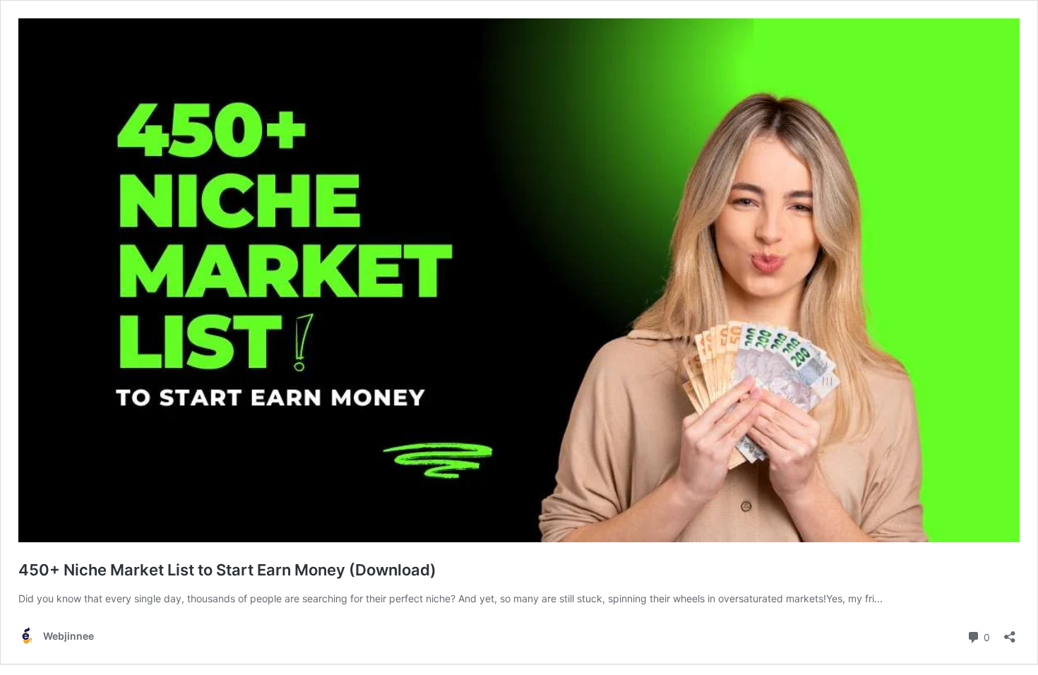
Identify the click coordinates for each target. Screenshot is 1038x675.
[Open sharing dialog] (1010, 632)
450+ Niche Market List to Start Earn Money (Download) (227, 570)
